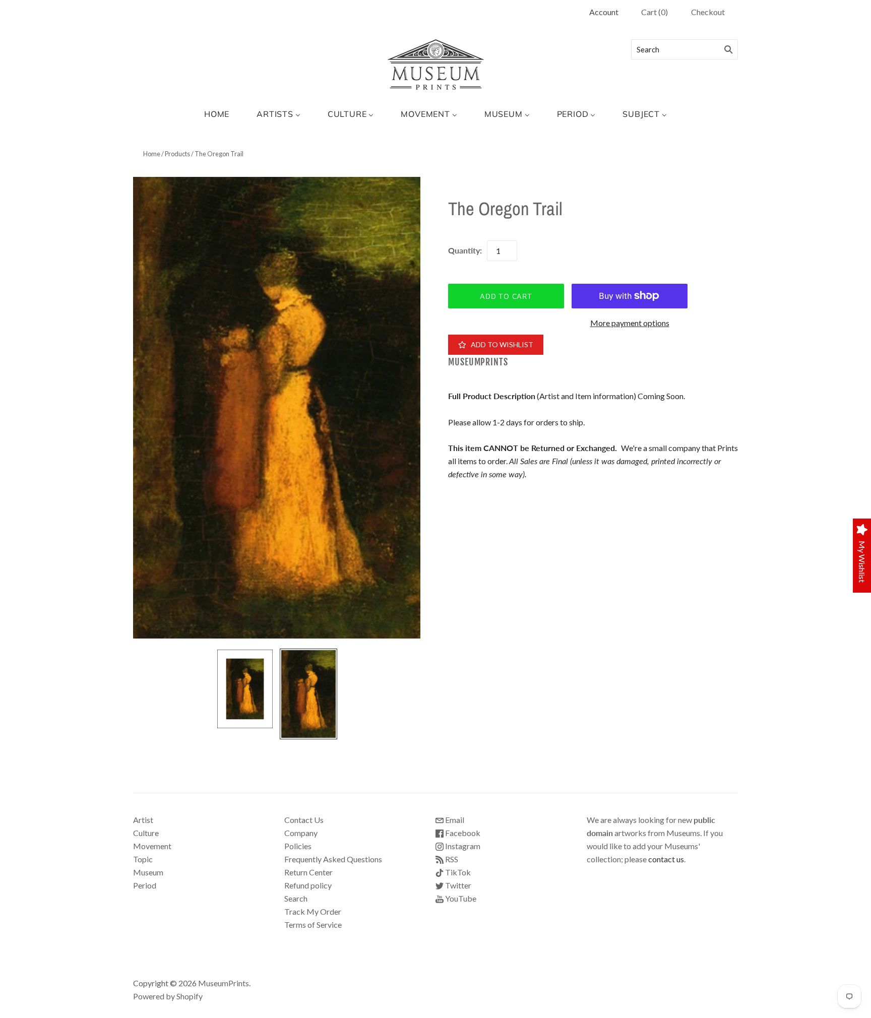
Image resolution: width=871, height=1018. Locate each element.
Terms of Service (313, 924)
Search (295, 898)
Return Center (308, 872)
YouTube (460, 898)
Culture (146, 833)
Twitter (457, 885)
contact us (666, 859)
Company (301, 833)
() (654, 12)
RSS (451, 859)
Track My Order (312, 911)
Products (177, 154)
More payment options (629, 323)
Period (144, 885)
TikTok (457, 872)
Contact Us (304, 819)
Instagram (462, 846)
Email (454, 819)
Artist (143, 819)
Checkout (708, 12)
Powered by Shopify (168, 996)
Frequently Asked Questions (333, 859)
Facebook (462, 833)
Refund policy (308, 885)
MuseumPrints (478, 362)
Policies (298, 846)
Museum (148, 872)
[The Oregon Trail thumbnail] (245, 689)
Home (151, 154)
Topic (143, 859)
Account (603, 12)
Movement (152, 846)
